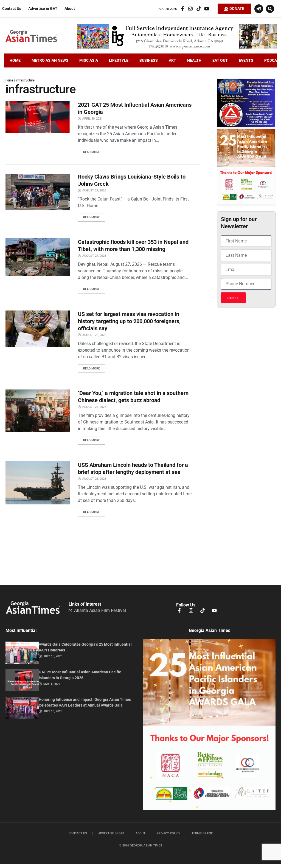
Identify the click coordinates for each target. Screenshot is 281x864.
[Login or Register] (258, 8)
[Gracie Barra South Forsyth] (246, 126)
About (69, 8)
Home (9, 80)
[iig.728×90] (177, 47)
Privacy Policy (168, 833)
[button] (270, 9)
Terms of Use (202, 833)
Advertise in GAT (42, 8)
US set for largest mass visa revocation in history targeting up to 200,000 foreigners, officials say (129, 321)
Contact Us (11, 8)
